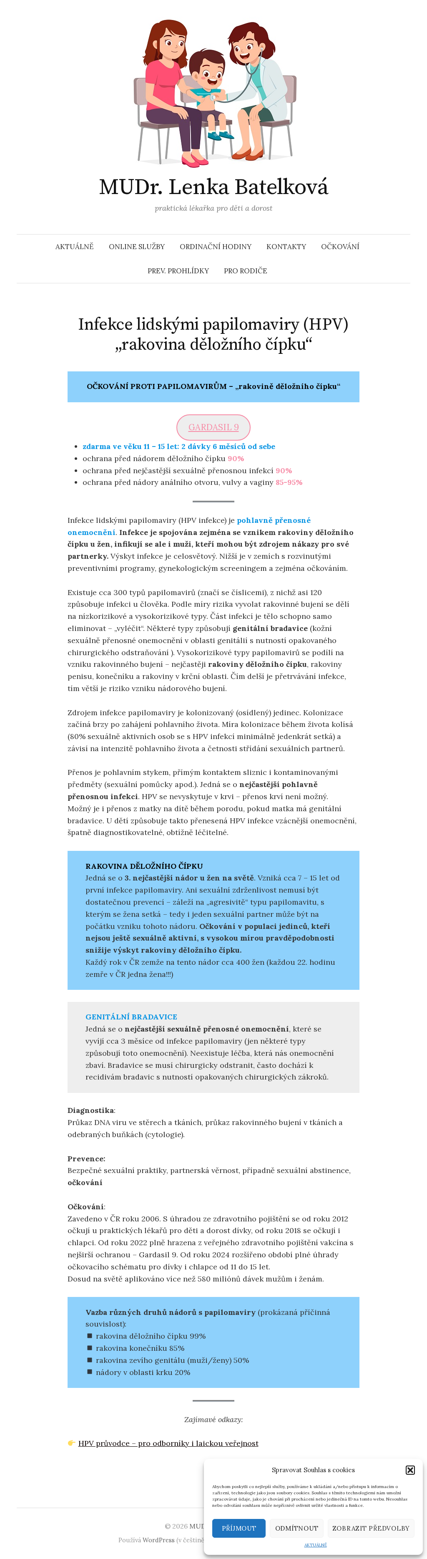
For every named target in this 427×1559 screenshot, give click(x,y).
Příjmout (239, 1528)
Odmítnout (297, 1528)
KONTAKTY (286, 246)
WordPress (159, 1540)
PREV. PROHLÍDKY (178, 270)
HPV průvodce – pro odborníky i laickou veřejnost (168, 1443)
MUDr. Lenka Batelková (214, 187)
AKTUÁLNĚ (315, 1545)
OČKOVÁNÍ (340, 246)
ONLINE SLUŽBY (137, 246)
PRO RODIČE (245, 270)
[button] (410, 1470)
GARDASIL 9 (213, 427)
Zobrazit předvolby (371, 1528)
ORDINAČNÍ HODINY (215, 246)
